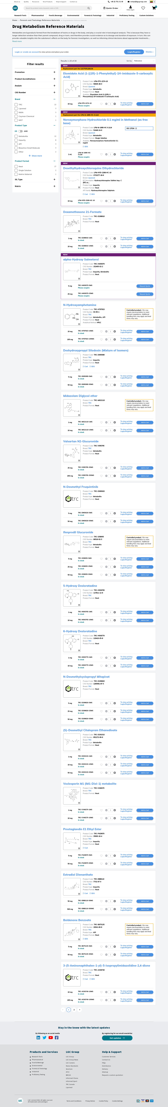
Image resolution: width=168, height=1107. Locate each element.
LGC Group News (72, 1060)
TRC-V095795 (99, 446)
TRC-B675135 (99, 925)
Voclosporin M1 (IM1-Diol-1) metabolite (89, 783)
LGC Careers (70, 1063)
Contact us (73, 2)
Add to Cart (145, 104)
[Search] (89, 8)
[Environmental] (30, 1066)
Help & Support (61, 2)
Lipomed (91, 87)
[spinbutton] (110, 104)
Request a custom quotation (112, 1075)
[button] (35, 72)
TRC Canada (70, 1084)
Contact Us (106, 1060)
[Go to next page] (79, 1009)
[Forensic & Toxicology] (30, 1069)
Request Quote (145, 286)
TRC (90, 219)
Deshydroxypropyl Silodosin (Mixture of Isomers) (95, 350)
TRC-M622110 (99, 400)
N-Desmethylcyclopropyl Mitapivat (86, 676)
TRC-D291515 (99, 735)
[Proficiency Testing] (30, 1075)
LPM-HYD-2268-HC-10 (102, 173)
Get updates (116, 1038)
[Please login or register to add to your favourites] (101, 104)
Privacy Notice (90, 1101)
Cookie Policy (103, 1101)
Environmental (37, 1066)
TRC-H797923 (99, 309)
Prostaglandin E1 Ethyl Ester (82, 829)
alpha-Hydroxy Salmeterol (81, 259)
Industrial (35, 1071)
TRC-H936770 (99, 636)
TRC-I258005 (99, 537)
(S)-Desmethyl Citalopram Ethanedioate (90, 730)
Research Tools (37, 1057)
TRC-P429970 (99, 834)
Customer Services (109, 1057)
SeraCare (69, 1069)
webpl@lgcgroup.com (138, 2)
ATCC (68, 1072)
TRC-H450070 (99, 264)
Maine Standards (72, 1066)
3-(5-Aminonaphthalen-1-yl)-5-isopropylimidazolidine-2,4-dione (106, 965)
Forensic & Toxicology (39, 1068)
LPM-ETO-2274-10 (101, 81)
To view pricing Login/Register (126, 104)
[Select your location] (152, 1)
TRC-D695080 (99, 355)
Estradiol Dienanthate (78, 874)
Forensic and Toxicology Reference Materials (40, 20)
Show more (37, 155)
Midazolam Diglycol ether (80, 396)
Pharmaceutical (37, 1060)
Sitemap (105, 1072)
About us (17, 2)
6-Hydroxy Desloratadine (80, 631)
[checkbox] (16, 104)
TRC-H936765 (99, 590)
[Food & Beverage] (30, 1063)
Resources (35, 2)
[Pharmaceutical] (30, 1060)
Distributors (106, 1066)
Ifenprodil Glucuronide (78, 532)
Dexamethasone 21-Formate (82, 212)
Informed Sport (71, 1081)
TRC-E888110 (99, 879)
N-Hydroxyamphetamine (79, 305)
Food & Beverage (38, 1063)
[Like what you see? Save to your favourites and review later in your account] (143, 8)
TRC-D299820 (99, 681)
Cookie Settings (117, 1101)
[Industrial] (30, 1072)
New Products (47, 2)
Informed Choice (72, 1078)
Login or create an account (27, 52)
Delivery (105, 1069)
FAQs (104, 1063)
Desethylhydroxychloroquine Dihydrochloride (93, 168)
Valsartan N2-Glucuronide (81, 441)
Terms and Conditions (74, 1101)
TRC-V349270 (99, 788)
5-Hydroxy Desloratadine (80, 585)
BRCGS (68, 1075)
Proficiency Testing (38, 1074)
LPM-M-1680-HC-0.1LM (103, 128)
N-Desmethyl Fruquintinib (80, 487)
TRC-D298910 (99, 216)
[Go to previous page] (63, 1009)
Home (14, 20)
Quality (26, 2)
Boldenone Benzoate (77, 920)
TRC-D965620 (99, 491)
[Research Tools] (30, 1057)
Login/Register (134, 52)
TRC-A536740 (99, 970)
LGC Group (70, 1057)
